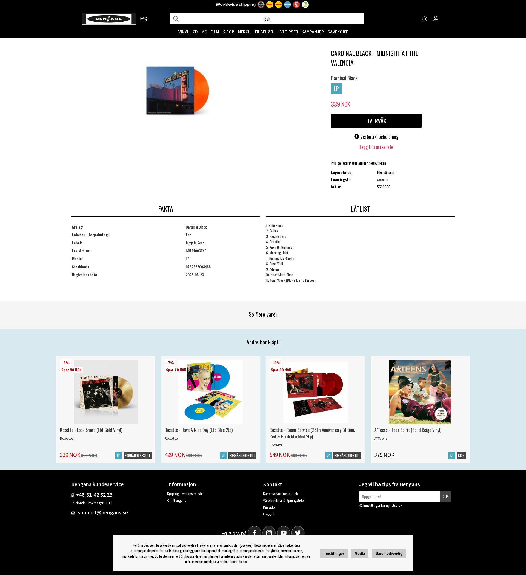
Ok (445, 496)
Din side (269, 507)
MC (204, 31)
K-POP (228, 31)
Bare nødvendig (389, 553)
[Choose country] (425, 19)
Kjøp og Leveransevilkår (184, 493)
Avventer (383, 179)
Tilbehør (263, 31)
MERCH (244, 31)
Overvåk (376, 120)
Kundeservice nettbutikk (280, 493)
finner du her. (239, 561)
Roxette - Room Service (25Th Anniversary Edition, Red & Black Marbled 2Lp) (312, 433)
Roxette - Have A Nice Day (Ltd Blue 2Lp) (199, 430)
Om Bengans (176, 500)
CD (195, 31)
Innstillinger (334, 553)
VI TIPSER (289, 31)
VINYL (183, 31)
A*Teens (381, 438)
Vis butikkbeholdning (379, 136)
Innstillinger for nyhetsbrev (382, 505)
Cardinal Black (344, 77)
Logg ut (269, 514)
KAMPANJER (313, 31)
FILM (214, 31)
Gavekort (337, 31)
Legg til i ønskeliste (376, 147)
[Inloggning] (435, 19)
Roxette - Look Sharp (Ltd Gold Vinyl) (91, 430)
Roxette (66, 438)
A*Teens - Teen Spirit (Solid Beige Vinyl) (407, 430)
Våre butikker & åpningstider (284, 500)
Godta (360, 553)
